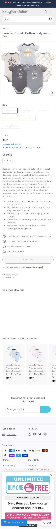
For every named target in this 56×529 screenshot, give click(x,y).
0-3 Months (10, 110)
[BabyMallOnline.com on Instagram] (29, 434)
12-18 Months (27, 118)
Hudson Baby (8, 465)
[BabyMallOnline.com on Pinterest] (45, 434)
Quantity (7, 154)
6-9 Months (41, 110)
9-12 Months (10, 118)
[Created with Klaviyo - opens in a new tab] (28, 525)
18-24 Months (11, 126)
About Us (32, 465)
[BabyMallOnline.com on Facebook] (34, 434)
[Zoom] (51, 92)
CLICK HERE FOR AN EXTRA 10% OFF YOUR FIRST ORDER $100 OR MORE (28, 516)
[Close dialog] (51, 475)
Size (4, 105)
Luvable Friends (26, 338)
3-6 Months (26, 110)
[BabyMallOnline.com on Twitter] (39, 434)
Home (4, 28)
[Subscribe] (45, 409)
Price (5, 135)
